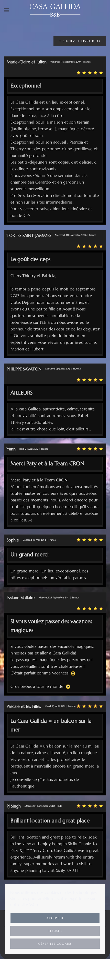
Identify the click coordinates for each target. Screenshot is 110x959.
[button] (6, 10)
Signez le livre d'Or (81, 41)
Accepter (55, 918)
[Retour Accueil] (55, 10)
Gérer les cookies (55, 943)
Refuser (55, 931)
